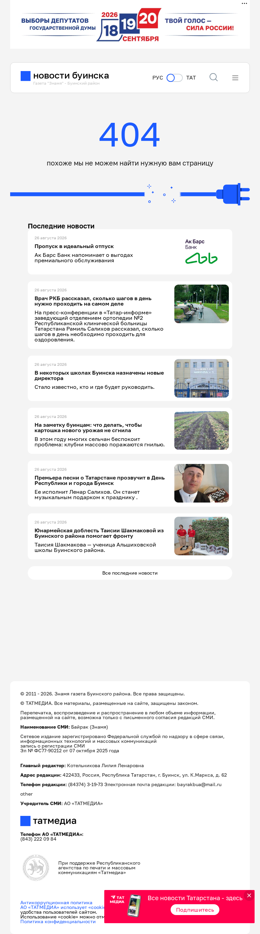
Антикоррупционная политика (56, 902)
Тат (191, 77)
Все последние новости (130, 573)
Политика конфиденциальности (58, 921)
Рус (157, 77)
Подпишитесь (195, 909)
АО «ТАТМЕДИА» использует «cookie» (64, 907)
